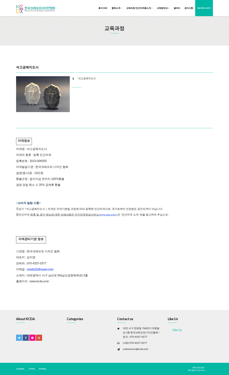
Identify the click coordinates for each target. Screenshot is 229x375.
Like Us (173, 319)
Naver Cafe (204, 8)
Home (103, 8)
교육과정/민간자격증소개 (138, 8)
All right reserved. (196, 370)
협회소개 (116, 8)
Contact (20, 368)
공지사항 (188, 8)
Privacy (42, 368)
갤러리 (177, 8)
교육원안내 (162, 8)
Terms (31, 368)
